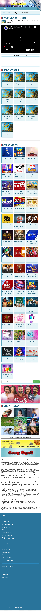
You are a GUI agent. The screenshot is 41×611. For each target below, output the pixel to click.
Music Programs (6, 572)
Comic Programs (6, 555)
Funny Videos (6, 549)
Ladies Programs (7, 532)
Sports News (5, 522)
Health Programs (7, 535)
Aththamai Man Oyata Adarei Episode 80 (32, 309)
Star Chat (4, 569)
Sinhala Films (5, 544)
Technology (5, 574)
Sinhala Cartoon (6, 557)
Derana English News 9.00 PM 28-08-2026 (19, 226)
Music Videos (6, 547)
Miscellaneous (6, 580)
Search (36, 382)
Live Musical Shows (7, 566)
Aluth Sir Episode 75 (7, 358)
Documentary (6, 527)
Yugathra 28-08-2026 (7, 241)
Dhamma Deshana (7, 524)
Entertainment (6, 552)
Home (5, 13)
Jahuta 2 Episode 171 (7, 324)
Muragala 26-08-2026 (19, 241)
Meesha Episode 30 (7, 341)
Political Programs (7, 530)
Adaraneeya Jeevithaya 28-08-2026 (32, 359)
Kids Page (5, 577)
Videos (11, 13)
